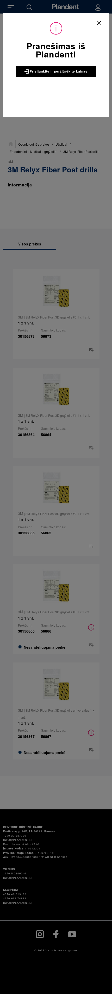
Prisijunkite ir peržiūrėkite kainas (58, 71)
